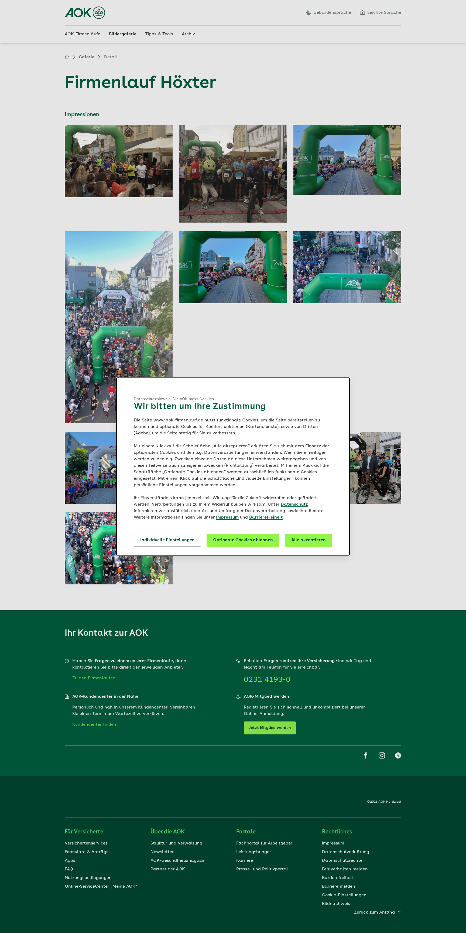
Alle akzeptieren (308, 540)
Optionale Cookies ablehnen (243, 540)
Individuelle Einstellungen (167, 540)
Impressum (227, 517)
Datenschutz (294, 504)
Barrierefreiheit (266, 517)
